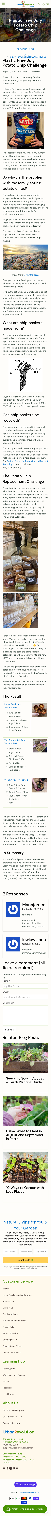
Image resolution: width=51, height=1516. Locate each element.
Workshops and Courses (14, 1375)
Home (26, 55)
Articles (6, 1381)
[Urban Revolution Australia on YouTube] (17, 1469)
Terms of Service (10, 1333)
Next (31, 49)
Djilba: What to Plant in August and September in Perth (24, 1135)
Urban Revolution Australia (28, 1492)
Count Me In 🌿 (25, 1259)
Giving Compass (31, 274)
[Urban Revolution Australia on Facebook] (7, 1469)
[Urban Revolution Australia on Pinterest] (14, 1469)
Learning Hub (9, 1368)
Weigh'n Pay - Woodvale (16, 779)
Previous (22, 49)
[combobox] (40, 1251)
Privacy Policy (9, 1327)
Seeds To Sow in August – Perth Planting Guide (25, 1080)
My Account (8, 1301)
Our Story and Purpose (13, 1410)
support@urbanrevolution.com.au (18, 1447)
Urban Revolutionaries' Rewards (17, 1295)
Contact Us (8, 1308)
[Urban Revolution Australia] (25, 4)
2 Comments (34, 71)
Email (6, 991)
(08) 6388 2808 (10, 1445)
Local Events (8, 1394)
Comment (8, 1002)
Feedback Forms (10, 1314)
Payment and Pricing (12, 1346)
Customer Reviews (11, 1423)
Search (6, 1288)
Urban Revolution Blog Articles (27, 57)
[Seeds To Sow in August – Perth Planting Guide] (25, 1058)
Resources (7, 1387)
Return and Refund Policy (14, 1320)
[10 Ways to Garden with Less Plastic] (25, 1167)
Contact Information (12, 1352)
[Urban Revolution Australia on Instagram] (10, 1469)
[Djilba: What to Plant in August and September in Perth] (25, 1111)
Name (6, 980)
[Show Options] (45, 1251)
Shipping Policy (10, 1339)
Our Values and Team (12, 1416)
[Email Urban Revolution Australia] (4, 1469)
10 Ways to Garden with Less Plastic (25, 1190)
